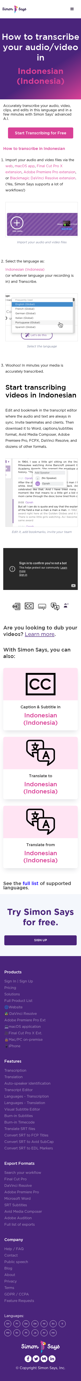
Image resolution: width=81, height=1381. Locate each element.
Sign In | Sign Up (18, 981)
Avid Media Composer (23, 1211)
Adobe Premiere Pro (21, 1192)
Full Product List (18, 1001)
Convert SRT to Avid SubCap (29, 1142)
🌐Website (13, 1007)
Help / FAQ (14, 1249)
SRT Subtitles (15, 1205)
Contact (11, 1255)
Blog (8, 1268)
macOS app (25, 166)
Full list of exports (19, 1224)
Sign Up (40, 940)
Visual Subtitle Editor (22, 1109)
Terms (9, 1288)
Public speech (16, 1262)
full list (30, 883)
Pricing (10, 988)
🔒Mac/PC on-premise (23, 1039)
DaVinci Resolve (23, 1013)
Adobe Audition (18, 1218)
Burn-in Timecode (19, 1122)
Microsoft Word (17, 1198)
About (9, 1275)
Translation (13, 1077)
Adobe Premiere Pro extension (49, 172)
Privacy (10, 1281)
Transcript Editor (18, 1090)
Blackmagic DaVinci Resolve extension (42, 178)
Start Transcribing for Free (40, 133)
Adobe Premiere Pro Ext (25, 1020)
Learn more (39, 634)
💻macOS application (22, 1026)
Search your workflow (22, 1172)
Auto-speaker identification (27, 1083)
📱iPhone (12, 1046)
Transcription (15, 1070)
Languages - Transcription (26, 1096)
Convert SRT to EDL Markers (28, 1148)
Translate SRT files (19, 1129)
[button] (72, 9)
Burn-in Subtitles (18, 1116)
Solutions (12, 994)
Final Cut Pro (15, 1179)
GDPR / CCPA (16, 1294)
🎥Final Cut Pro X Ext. (23, 1033)
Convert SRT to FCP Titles (26, 1135)
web (9, 166)
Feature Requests (19, 1301)
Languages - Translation (24, 1103)
